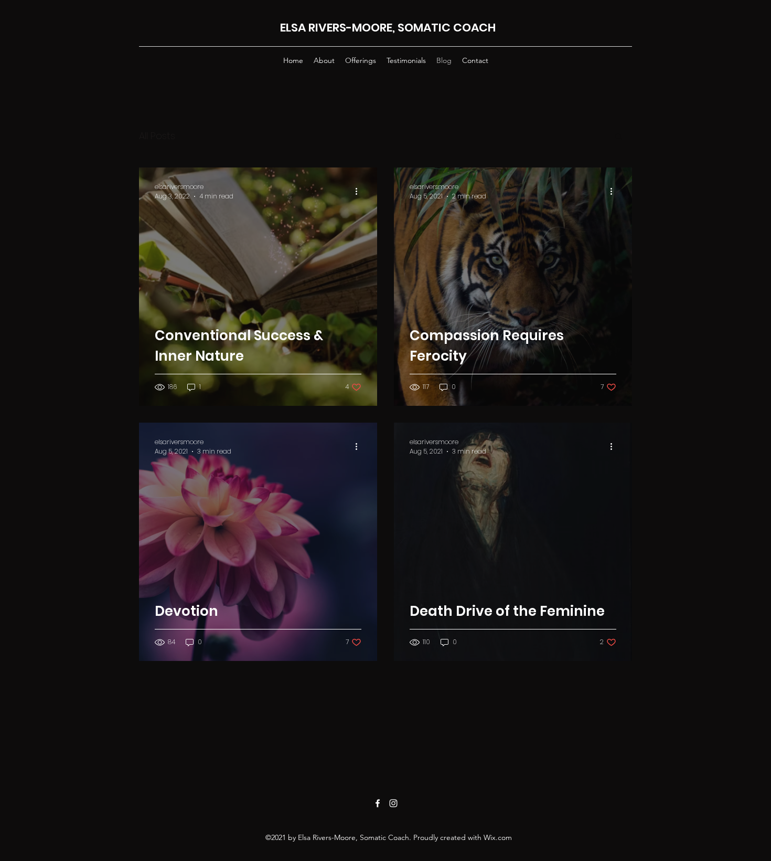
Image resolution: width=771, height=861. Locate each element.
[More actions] (360, 191)
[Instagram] (393, 803)
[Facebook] (377, 803)
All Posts (157, 135)
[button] (619, 137)
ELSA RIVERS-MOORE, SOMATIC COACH (388, 27)
